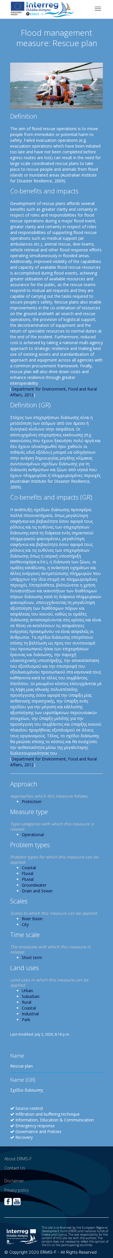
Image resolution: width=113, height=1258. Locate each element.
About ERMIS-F (18, 1158)
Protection (31, 801)
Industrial (30, 1013)
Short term (32, 957)
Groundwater (34, 885)
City (25, 924)
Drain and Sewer (37, 891)
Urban (27, 990)
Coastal (29, 867)
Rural (26, 1002)
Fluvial (27, 873)
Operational (33, 834)
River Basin (32, 918)
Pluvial (28, 879)
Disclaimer (14, 1180)
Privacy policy (16, 1190)
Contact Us (14, 1168)
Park (26, 1019)
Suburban (30, 996)
